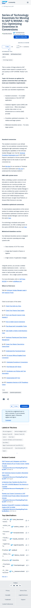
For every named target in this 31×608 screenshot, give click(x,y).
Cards (4, 437)
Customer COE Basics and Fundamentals (12, 439)
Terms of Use (23, 590)
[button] (8, 49)
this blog (7, 166)
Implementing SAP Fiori (13, 378)
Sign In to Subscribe (21, 37)
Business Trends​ (18, 434)
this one (20, 168)
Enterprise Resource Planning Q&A (13, 488)
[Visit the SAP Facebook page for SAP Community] (11, 585)
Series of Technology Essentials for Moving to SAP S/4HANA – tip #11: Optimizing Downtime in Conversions (15, 22)
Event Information (7, 448)
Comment (8, 420)
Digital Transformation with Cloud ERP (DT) (12, 445)
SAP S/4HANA (6, 54)
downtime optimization (15, 392)
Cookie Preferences (7, 604)
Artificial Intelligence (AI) (20, 431)
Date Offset (5, 442)
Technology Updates (7, 60)
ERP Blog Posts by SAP (8, 6)
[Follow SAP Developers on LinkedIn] (20, 585)
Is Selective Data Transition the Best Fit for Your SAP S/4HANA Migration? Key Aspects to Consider (15, 484)
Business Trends (6, 434)
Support (23, 599)
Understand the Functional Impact (15, 351)
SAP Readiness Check (16, 54)
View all (4, 576)
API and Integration (7, 431)
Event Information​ (19, 448)
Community (11, 2)
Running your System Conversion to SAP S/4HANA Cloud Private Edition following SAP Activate (15, 496)
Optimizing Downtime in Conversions (17, 362)
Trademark (8, 599)
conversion (5, 392)
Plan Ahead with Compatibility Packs (16, 326)
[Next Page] (17, 453)
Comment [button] (24, 406)
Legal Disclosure (23, 595)
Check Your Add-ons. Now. (13, 306)
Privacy (8, 590)
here (9, 218)
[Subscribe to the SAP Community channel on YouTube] (17, 585)
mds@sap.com (17, 281)
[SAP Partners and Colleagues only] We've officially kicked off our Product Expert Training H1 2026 (15, 464)
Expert (4, 451)
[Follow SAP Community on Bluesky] (14, 585)
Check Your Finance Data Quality (15, 310)
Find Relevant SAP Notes (14, 366)
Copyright (7, 595)
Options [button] (14, 40)
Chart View (11, 437)
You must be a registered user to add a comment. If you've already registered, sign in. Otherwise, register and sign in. (15, 414)
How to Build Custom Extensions (15, 321)
